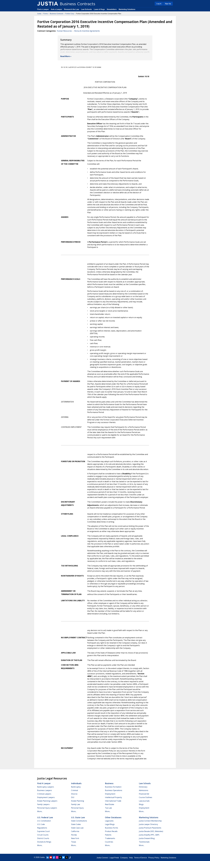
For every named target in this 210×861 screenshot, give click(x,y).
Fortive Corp (69, 13)
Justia (39, 13)
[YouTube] (50, 857)
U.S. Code (41, 824)
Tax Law (108, 808)
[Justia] (47, 4)
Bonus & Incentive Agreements (87, 31)
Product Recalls (111, 831)
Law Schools (86, 9)
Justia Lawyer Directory (148, 824)
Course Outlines (145, 797)
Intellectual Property (113, 797)
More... (40, 811)
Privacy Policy (153, 858)
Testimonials (144, 842)
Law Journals (144, 801)
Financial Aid (144, 794)
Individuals (76, 783)
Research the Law (71, 9)
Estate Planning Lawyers (47, 801)
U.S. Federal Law (45, 817)
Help (131, 858)
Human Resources (64, 31)
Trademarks (110, 838)
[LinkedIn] (47, 857)
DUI (72, 797)
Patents (108, 835)
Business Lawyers (44, 790)
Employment (110, 794)
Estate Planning (77, 801)
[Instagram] (57, 857)
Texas (73, 842)
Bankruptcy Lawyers (45, 787)
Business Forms (111, 828)
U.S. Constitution (44, 821)
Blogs (141, 804)
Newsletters (112, 9)
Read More (65, 56)
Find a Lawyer (43, 9)
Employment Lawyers (46, 797)
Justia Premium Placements (150, 828)
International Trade (113, 801)
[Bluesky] (63, 857)
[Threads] (60, 857)
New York (75, 838)
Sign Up (168, 3)
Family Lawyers (43, 804)
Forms (45, 13)
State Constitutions (79, 821)
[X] (66, 857)
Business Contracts (56, 13)
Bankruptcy (76, 787)
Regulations (42, 828)
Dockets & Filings (44, 842)
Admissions (143, 790)
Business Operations (113, 790)
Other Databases (113, 817)
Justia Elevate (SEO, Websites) (151, 831)
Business (109, 783)
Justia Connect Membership (150, 821)
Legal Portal (114, 858)
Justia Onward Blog (147, 838)
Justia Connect (102, 858)
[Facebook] (54, 857)
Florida (74, 835)
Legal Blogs (110, 824)
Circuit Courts (42, 835)
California (75, 831)
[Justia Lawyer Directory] (69, 857)
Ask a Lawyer (56, 9)
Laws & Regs (99, 9)
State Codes (76, 824)
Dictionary (143, 787)
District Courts (43, 838)
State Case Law (77, 828)
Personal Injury (77, 808)
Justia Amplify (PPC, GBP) (149, 835)
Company (124, 858)
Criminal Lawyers (44, 794)
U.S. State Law (78, 817)
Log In (159, 3)
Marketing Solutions (127, 9)
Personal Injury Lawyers (47, 808)
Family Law (75, 804)
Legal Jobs (109, 821)
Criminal (74, 790)
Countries (109, 842)
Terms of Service (140, 858)
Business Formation (113, 787)
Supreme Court (43, 831)
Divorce (74, 794)
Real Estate (109, 804)
